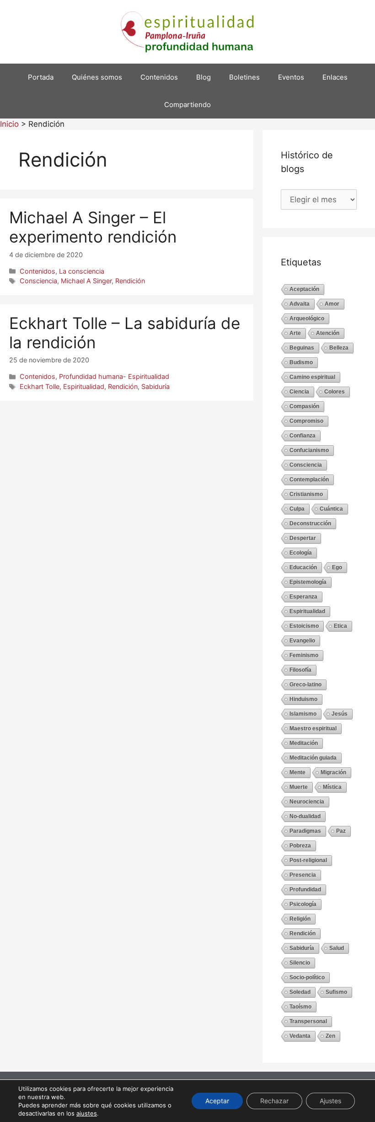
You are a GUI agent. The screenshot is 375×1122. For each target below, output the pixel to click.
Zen (330, 1036)
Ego (337, 567)
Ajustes (330, 1101)
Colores (334, 391)
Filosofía (300, 670)
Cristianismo (306, 494)
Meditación (303, 743)
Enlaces (335, 77)
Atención (327, 333)
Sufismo (336, 992)
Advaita (299, 304)
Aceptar (217, 1101)
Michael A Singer (86, 281)
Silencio (299, 963)
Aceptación (304, 289)
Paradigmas (305, 831)
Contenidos (159, 77)
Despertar (302, 538)
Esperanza (303, 596)
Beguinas (301, 348)
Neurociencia (306, 801)
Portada (41, 77)
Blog (203, 77)
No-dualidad (305, 816)
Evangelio (302, 640)
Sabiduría (155, 386)
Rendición (130, 281)
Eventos (291, 77)
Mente (297, 772)
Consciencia (38, 281)
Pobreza (300, 845)
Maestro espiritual (313, 728)
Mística (332, 787)
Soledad (300, 992)
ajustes (86, 1113)
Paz (341, 831)
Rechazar (274, 1101)
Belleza (338, 348)
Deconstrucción (310, 523)
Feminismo (303, 655)
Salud (336, 948)
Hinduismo (303, 699)
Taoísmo (300, 1006)
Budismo (301, 362)
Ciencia (299, 391)
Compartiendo (187, 104)
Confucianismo (309, 450)
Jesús (340, 714)
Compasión (304, 406)
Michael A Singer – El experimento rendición (93, 227)
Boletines (244, 77)
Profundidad (305, 889)
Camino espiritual (312, 377)
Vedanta (300, 1036)
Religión (300, 919)
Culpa (297, 509)
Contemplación (309, 479)
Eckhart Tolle (39, 386)
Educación (303, 567)
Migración (333, 772)
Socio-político (307, 977)
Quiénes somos (97, 77)
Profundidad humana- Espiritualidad (114, 376)
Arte (295, 333)
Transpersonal (308, 1021)
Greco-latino (305, 684)
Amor (332, 304)
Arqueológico (306, 318)
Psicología (302, 904)
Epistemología (308, 582)
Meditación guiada (313, 758)
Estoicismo (304, 626)
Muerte (298, 787)
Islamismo (302, 714)
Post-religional (308, 860)
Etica (340, 626)
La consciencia (81, 271)
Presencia (302, 875)
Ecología (300, 553)
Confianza (302, 435)
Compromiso (306, 421)
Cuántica (331, 509)
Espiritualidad (83, 386)
